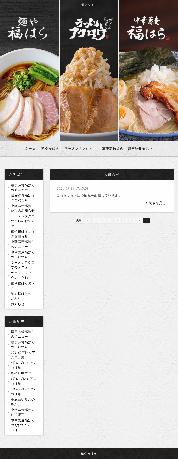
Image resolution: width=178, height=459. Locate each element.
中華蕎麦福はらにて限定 (23, 412)
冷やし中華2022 (23, 373)
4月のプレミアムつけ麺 (24, 391)
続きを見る (157, 203)
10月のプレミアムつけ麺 (23, 355)
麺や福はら (50, 148)
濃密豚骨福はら (140, 148)
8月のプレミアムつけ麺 (24, 365)
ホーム (30, 148)
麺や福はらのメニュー (23, 286)
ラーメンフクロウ (78, 148)
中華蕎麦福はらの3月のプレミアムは (24, 425)
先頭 (79, 220)
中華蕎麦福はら (111, 148)
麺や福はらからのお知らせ (23, 234)
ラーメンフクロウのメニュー (23, 265)
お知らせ (18, 304)
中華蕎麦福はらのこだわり (23, 254)
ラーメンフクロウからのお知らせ (23, 221)
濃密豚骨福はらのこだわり (23, 198)
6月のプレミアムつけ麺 (24, 381)
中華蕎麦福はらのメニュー (23, 244)
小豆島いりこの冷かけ (23, 402)
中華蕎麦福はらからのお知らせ (23, 208)
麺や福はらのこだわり (23, 296)
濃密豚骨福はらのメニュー (23, 187)
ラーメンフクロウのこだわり (23, 275)
